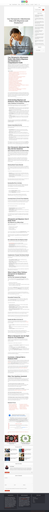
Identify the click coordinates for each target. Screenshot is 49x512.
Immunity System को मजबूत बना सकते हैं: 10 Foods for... (14, 454)
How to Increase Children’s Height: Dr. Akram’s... (14, 458)
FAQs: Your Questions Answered (13, 90)
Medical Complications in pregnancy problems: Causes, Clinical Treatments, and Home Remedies (39, 28)
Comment (6, 477)
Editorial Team (23, 427)
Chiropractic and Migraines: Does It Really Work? (15, 81)
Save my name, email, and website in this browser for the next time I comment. (16, 488)
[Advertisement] (18, 12)
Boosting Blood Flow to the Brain (13, 79)
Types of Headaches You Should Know (14, 74)
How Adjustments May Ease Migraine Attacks (15, 83)
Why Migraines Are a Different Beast (14, 82)
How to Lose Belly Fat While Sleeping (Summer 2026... (14, 450)
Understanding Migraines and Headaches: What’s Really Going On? (18, 73)
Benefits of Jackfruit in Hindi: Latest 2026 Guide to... (28, 454)
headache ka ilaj (22, 431)
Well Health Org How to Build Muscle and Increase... (28, 458)
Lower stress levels (11, 243)
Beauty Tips (23, 4)
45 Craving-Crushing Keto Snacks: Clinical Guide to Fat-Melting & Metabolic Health (39, 31)
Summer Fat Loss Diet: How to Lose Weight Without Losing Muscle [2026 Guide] (39, 41)
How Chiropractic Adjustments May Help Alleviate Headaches (17, 76)
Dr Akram (22, 24)
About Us (36, 4)
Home (10, 4)
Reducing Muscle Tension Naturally (13, 78)
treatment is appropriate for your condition (20, 390)
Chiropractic (10, 431)
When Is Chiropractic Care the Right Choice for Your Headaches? (17, 88)
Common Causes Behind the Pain (13, 75)
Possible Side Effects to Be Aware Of (14, 87)
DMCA (33, 499)
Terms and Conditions (35, 498)
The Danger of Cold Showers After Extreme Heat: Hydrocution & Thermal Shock (39, 19)
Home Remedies (14, 4)
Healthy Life (27, 4)
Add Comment (18, 24)
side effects (26, 321)
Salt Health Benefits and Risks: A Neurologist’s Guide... (28, 450)
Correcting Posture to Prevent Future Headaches (15, 80)
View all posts (7, 472)
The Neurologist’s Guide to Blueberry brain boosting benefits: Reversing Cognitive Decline (39, 38)
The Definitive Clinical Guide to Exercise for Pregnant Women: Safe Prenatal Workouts (39, 34)
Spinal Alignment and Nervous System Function (15, 77)
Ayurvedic (31, 4)
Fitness (19, 4)
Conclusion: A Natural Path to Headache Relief (15, 89)
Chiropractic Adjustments (15, 431)
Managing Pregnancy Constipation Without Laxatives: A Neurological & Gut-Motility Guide (39, 16)
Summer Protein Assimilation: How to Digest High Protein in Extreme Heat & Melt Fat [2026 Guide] (39, 22)
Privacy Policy (34, 497)
